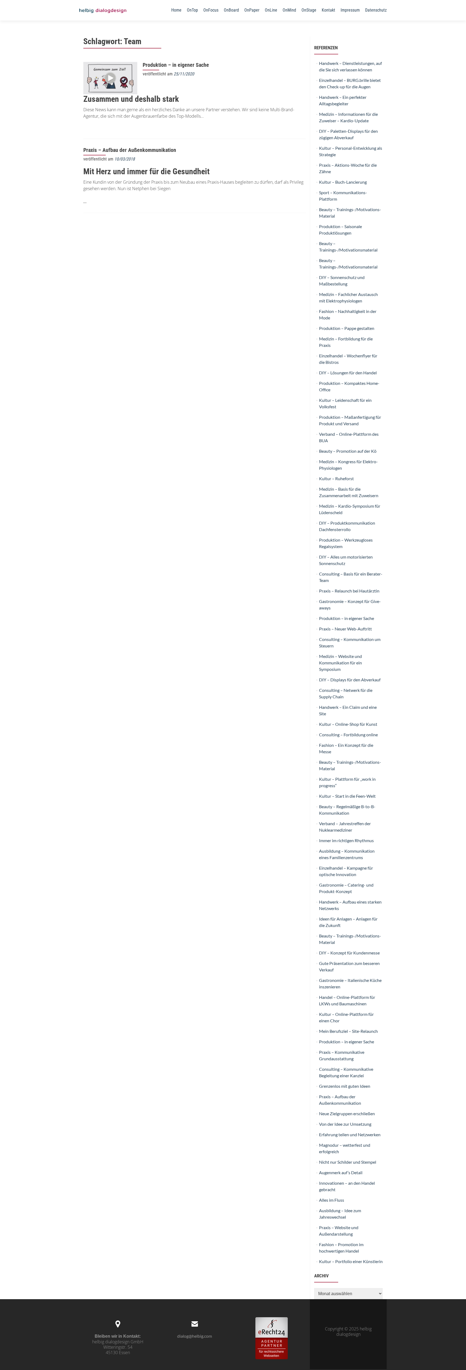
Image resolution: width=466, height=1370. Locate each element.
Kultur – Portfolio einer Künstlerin (351, 1261)
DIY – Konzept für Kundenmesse (349, 952)
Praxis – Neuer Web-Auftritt (345, 628)
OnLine (271, 10)
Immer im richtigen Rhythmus (346, 840)
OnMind (289, 10)
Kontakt (328, 10)
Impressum (350, 10)
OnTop (192, 10)
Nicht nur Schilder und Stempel (347, 1162)
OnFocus (210, 10)
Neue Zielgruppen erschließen (347, 1113)
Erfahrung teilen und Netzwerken (350, 1134)
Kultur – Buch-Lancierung (343, 181)
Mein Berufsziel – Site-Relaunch (348, 1031)
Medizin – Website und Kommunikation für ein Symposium (340, 663)
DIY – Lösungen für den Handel (348, 372)
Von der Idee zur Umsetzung (345, 1124)
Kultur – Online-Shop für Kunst (348, 724)
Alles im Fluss (331, 1199)
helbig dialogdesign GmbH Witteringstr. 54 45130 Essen (117, 1347)
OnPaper (251, 10)
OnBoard (231, 10)
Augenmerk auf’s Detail (340, 1172)
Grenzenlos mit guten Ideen (344, 1086)
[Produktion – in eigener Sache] (110, 77)
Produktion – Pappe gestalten (346, 328)
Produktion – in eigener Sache (176, 65)
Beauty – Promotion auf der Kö (347, 451)
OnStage (308, 10)
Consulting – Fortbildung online (348, 734)
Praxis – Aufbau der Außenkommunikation (129, 150)
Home (176, 10)
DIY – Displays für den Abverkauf (350, 679)
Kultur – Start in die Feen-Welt (347, 796)
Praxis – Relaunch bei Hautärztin (349, 590)
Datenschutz (376, 10)
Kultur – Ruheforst (336, 478)
